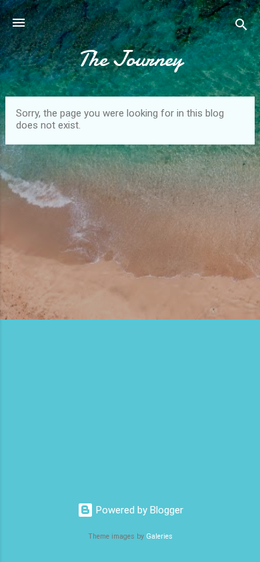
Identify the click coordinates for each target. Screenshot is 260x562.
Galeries (159, 536)
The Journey (130, 59)
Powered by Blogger (138, 510)
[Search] (241, 27)
